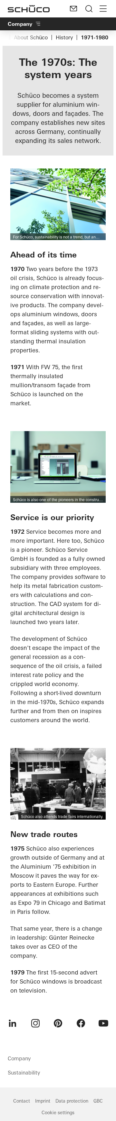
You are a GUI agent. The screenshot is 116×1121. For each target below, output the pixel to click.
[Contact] (73, 8)
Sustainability (24, 1072)
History (64, 37)
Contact (21, 1101)
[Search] (89, 8)
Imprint (42, 1101)
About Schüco (31, 37)
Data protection (71, 1101)
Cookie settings (58, 1113)
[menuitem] (12, 1023)
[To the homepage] (29, 8)
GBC (98, 1101)
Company (20, 24)
